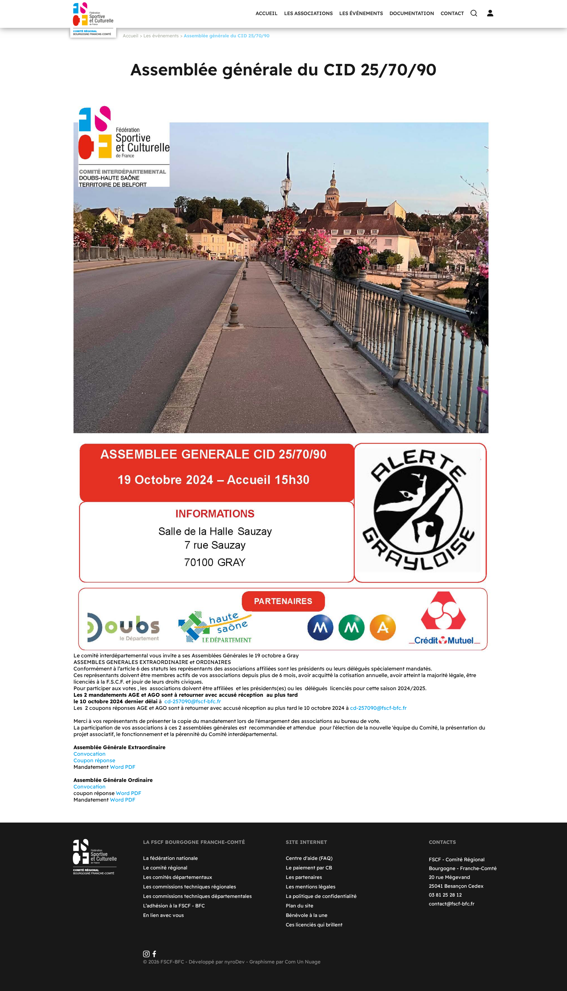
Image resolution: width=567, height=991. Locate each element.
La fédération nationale (170, 858)
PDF (130, 767)
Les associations (308, 13)
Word (117, 767)
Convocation (90, 753)
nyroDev (234, 962)
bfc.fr (214, 701)
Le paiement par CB (309, 868)
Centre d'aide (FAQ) (309, 858)
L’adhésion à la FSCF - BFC (174, 906)
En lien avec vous (163, 915)
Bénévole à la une (306, 915)
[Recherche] (475, 13)
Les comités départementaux (177, 877)
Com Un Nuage (303, 962)
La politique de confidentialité (321, 896)
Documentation (411, 13)
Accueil (267, 13)
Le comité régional (165, 868)
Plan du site (299, 906)
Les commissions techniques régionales (189, 887)
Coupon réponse (95, 760)
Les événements (361, 13)
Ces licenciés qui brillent (314, 925)
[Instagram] (146, 955)
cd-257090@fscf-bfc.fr (378, 708)
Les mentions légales (310, 887)
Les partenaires (304, 877)
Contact (452, 13)
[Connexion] (492, 13)
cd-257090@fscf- (185, 701)
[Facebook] (154, 955)
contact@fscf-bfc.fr (451, 904)
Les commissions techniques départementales (197, 896)
